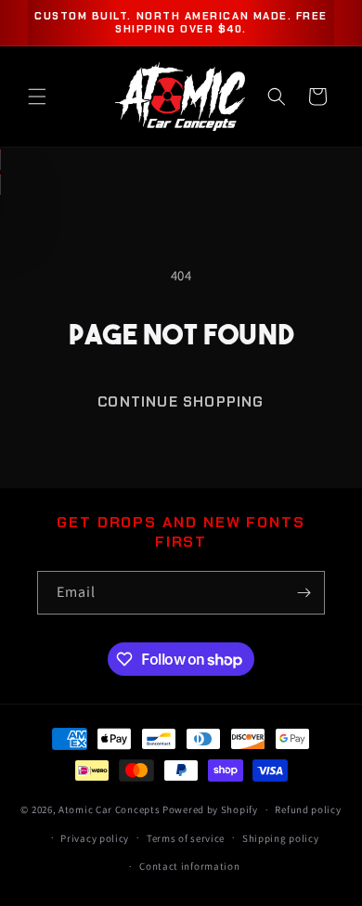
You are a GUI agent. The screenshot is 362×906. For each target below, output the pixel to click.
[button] (37, 96)
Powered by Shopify (210, 809)
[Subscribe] (303, 593)
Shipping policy (280, 838)
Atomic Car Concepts (109, 809)
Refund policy (308, 809)
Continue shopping (180, 402)
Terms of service (186, 838)
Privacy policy (94, 838)
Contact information (189, 866)
